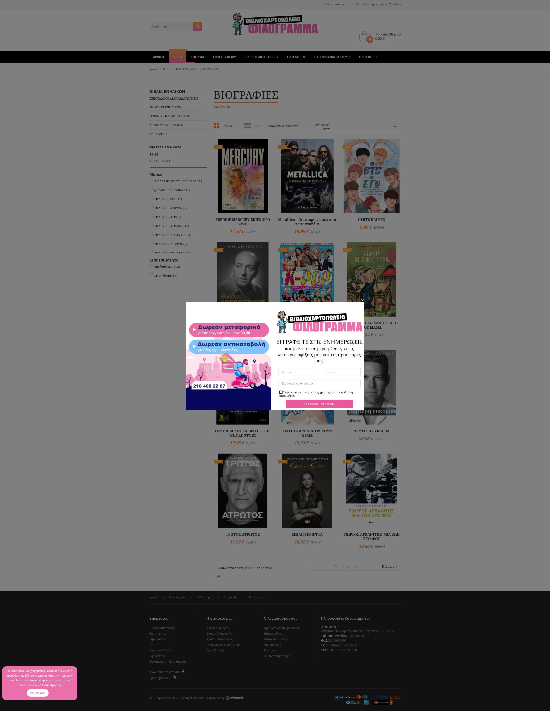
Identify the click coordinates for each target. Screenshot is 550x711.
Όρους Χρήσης (50, 685)
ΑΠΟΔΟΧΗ (37, 693)
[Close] (362, 300)
